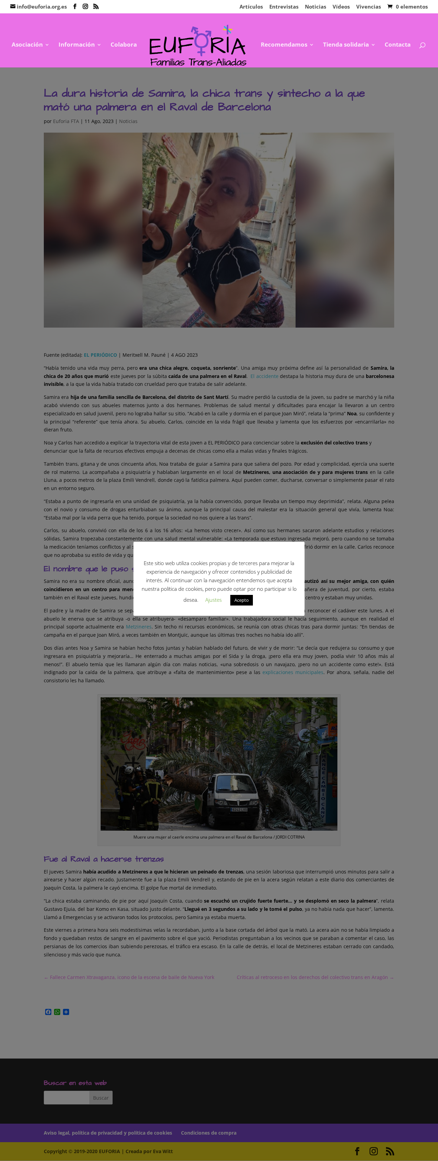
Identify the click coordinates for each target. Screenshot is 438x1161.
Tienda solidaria (346, 45)
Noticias (315, 7)
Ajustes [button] (213, 599)
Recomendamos (284, 45)
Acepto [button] (241, 600)
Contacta (398, 45)
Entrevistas (283, 7)
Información (77, 45)
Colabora (124, 45)
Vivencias (368, 7)
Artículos (251, 7)
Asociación (27, 45)
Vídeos (341, 7)
